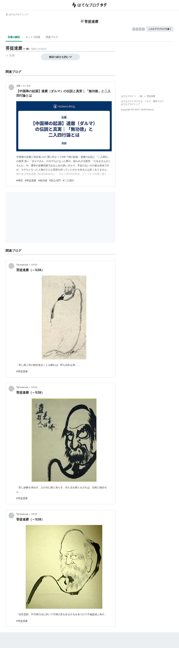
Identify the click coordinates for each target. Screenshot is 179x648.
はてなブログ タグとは (131, 101)
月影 (18, 85)
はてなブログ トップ (18, 14)
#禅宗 (19, 180)
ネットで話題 (33, 36)
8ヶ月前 (27, 85)
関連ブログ (52, 36)
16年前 (34, 264)
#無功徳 (42, 180)
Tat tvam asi (22, 264)
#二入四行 (68, 180)
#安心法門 (55, 180)
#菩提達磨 (30, 180)
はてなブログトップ (130, 104)
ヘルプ (148, 101)
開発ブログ (158, 101)
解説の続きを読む (59, 56)
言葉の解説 (14, 36)
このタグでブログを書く (159, 29)
